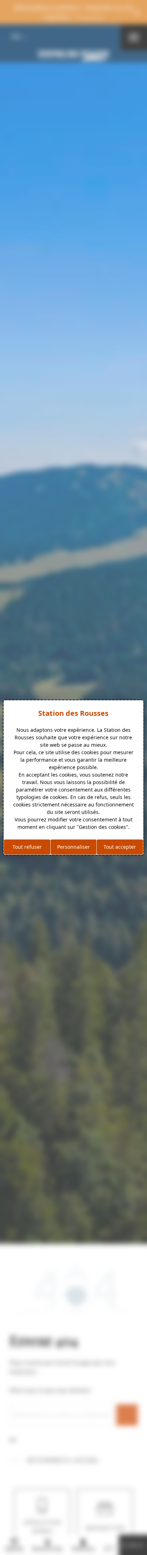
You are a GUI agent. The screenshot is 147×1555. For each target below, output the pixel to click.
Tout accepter (119, 846)
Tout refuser (27, 846)
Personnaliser (73, 846)
